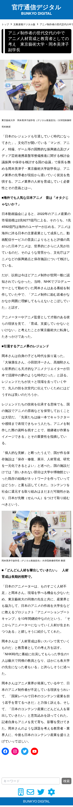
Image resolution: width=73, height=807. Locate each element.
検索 (66, 781)
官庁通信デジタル (36, 6)
